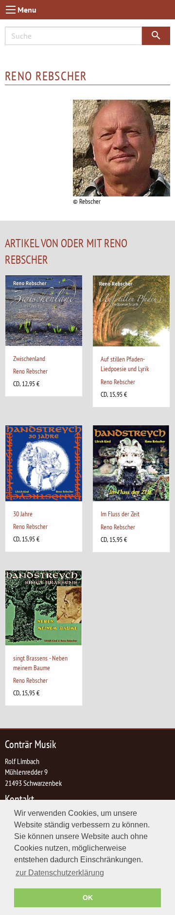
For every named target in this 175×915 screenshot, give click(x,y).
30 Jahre (23, 513)
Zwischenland (29, 358)
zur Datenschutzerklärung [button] (60, 873)
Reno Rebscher (30, 370)
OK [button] (88, 897)
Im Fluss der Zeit (120, 513)
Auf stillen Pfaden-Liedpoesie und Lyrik (125, 363)
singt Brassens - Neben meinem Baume (40, 662)
